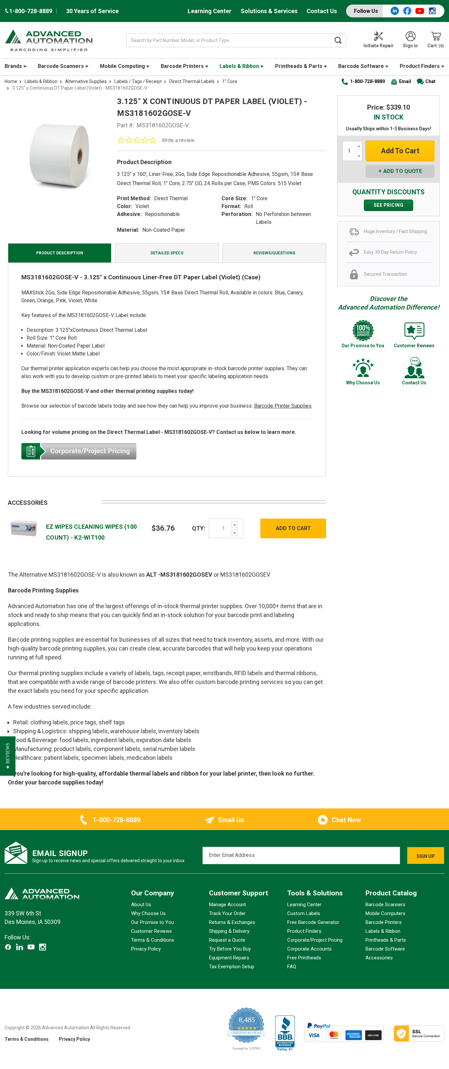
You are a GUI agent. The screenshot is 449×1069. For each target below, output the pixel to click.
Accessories (379, 958)
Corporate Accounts (309, 949)
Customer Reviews (151, 931)
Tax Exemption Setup (231, 967)
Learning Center (209, 11)
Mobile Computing (123, 66)
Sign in (410, 45)
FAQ (291, 967)
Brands (14, 66)
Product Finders (420, 66)
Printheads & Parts (299, 66)
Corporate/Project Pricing (315, 940)
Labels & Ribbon (240, 66)
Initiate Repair (379, 45)
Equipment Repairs (229, 958)
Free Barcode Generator (313, 922)
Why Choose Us (148, 913)
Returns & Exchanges (232, 922)
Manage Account (227, 905)
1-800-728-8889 (367, 81)
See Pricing (389, 205)
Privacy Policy (146, 949)
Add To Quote (402, 171)
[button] (7, 756)
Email (405, 81)
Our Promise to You (152, 922)
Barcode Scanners (61, 66)
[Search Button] (338, 40)
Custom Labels (303, 913)
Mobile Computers (385, 913)
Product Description (59, 253)
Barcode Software (361, 66)
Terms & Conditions (152, 940)
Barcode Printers (183, 66)
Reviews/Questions (274, 253)
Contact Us (322, 11)
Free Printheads (304, 958)
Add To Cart (293, 528)
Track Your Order (227, 913)
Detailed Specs (167, 253)
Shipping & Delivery (229, 931)
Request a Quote (227, 940)
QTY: (198, 528)
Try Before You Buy (230, 949)
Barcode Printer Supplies (283, 406)
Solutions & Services (269, 11)
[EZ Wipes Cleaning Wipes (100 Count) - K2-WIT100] (24, 528)
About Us (141, 905)
